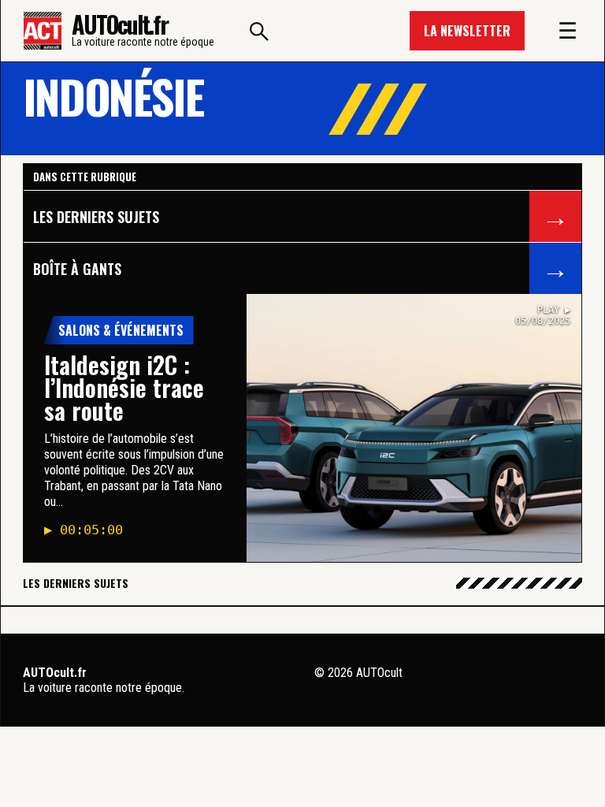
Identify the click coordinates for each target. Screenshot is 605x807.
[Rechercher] (259, 30)
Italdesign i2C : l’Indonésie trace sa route (124, 387)
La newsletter (467, 30)
